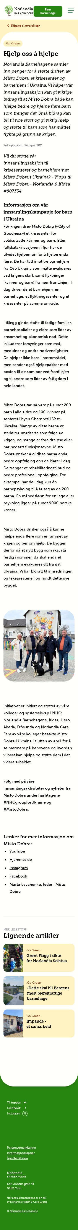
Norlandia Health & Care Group (28, 1201)
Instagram (19, 868)
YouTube (17, 851)
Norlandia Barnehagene (24, 1210)
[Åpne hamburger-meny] (71, 10)
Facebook (18, 876)
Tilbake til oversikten (25, 26)
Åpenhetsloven (17, 1158)
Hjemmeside (21, 859)
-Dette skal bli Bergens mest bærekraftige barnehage (48, 993)
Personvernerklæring (21, 1147)
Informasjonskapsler (21, 1153)
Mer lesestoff (14, 929)
